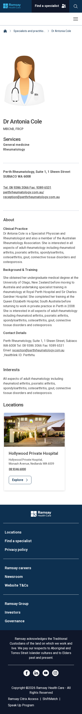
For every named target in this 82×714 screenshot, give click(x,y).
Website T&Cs (16, 585)
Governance (14, 621)
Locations (13, 532)
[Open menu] (75, 19)
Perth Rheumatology (17, 341)
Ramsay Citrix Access (23, 699)
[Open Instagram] (55, 673)
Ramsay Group (16, 604)
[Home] (5, 31)
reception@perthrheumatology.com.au (38, 350)
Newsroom (14, 577)
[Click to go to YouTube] (46, 673)
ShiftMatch (50, 699)
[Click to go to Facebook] (26, 673)
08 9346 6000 (17, 469)
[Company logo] (12, 6)
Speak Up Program (21, 705)
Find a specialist (18, 541)
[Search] (75, 6)
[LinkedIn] (36, 673)
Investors (12, 612)
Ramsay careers (18, 568)
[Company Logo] (41, 514)
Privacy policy (16, 549)
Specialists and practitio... (29, 31)
